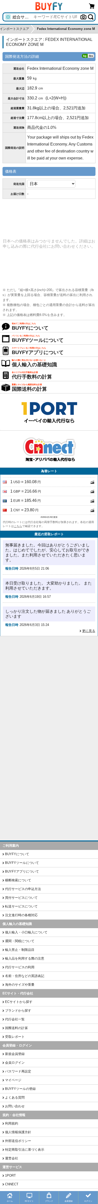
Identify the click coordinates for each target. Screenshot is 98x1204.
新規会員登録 (15, 1054)
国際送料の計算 (16, 1028)
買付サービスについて (21, 898)
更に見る (88, 631)
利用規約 (11, 1123)
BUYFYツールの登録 (20, 1089)
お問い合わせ (15, 1106)
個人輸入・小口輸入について (26, 932)
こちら (18, 526)
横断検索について (18, 880)
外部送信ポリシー (18, 1141)
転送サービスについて (21, 906)
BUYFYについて (17, 854)
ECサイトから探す (18, 1002)
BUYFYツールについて (22, 863)
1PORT (10, 1175)
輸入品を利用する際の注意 (24, 958)
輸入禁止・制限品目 (19, 950)
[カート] (92, 6)
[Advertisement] (49, 687)
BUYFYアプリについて (22, 871)
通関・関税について (19, 941)
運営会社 (11, 1158)
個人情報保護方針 (18, 1132)
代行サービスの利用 (19, 967)
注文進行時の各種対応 (21, 915)
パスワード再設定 (18, 1071)
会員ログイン (15, 1062)
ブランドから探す (18, 1010)
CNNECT (11, 1184)
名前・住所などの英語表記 (24, 976)
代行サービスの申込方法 (23, 889)
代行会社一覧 (15, 1019)
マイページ (13, 1080)
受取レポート (15, 1037)
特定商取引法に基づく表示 (24, 1149)
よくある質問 (15, 1097)
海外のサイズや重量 (19, 984)
